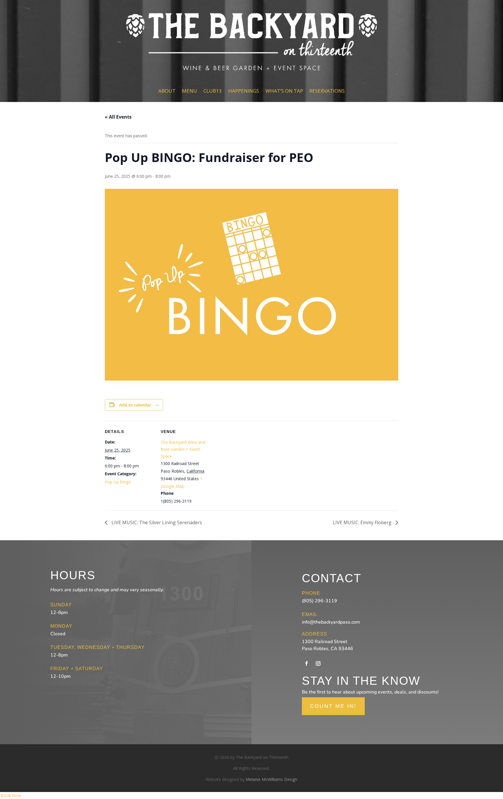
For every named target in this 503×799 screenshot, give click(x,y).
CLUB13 (212, 90)
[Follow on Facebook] (306, 663)
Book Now (11, 795)
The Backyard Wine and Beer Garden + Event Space (183, 449)
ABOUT (167, 90)
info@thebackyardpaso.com (331, 622)
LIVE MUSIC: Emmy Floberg (363, 522)
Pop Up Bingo (118, 482)
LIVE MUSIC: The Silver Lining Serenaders (156, 522)
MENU (189, 90)
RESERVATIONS (327, 90)
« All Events (118, 117)
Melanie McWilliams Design (271, 779)
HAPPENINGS (243, 90)
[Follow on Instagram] (318, 663)
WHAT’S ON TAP (284, 90)
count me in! (333, 706)
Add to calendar (135, 405)
